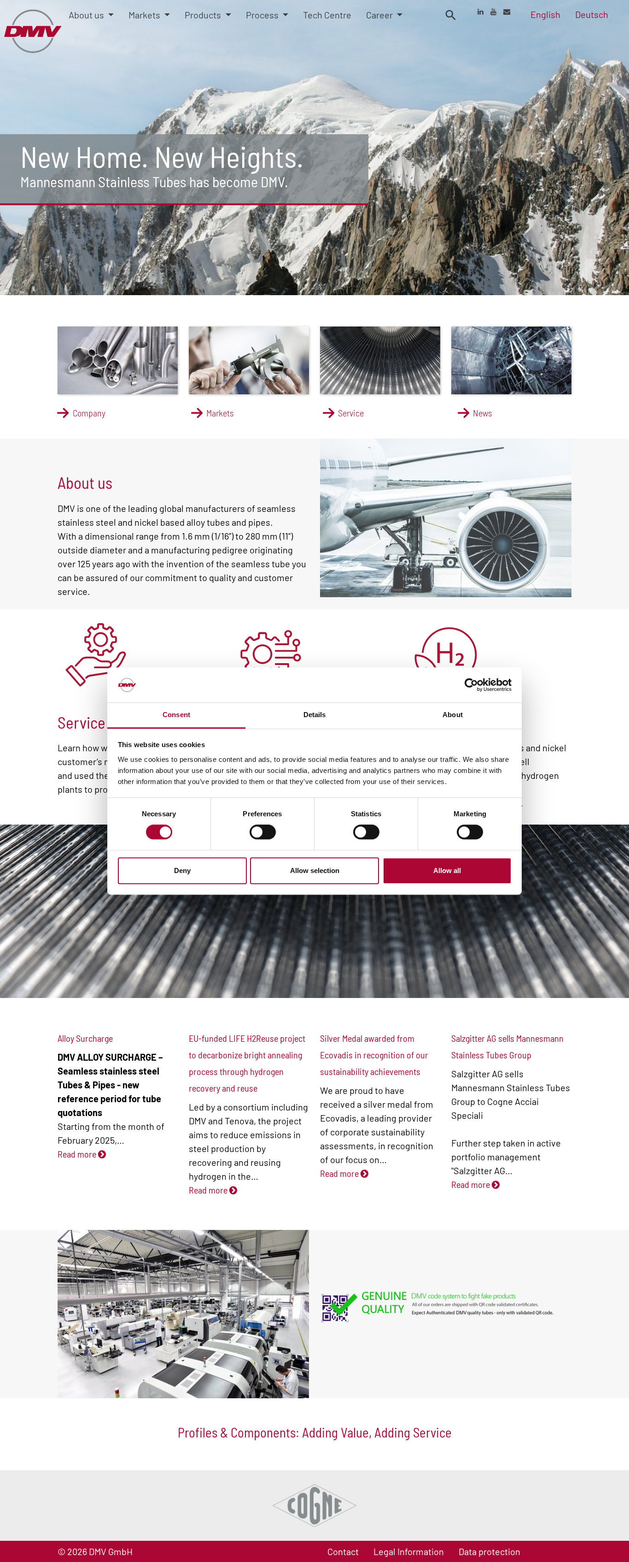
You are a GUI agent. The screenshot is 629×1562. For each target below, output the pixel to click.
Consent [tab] (176, 715)
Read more (78, 1153)
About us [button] (87, 14)
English (545, 14)
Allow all (447, 870)
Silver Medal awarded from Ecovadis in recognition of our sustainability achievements (374, 1055)
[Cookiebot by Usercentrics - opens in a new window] (471, 685)
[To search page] (451, 14)
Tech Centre (327, 14)
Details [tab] (314, 715)
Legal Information (408, 1551)
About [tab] (453, 715)
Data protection (489, 1551)
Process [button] (263, 14)
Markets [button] (145, 14)
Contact (343, 1551)
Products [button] (204, 14)
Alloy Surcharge (85, 1038)
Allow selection (314, 870)
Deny (182, 870)
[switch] (263, 832)
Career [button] (380, 14)
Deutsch (591, 14)
